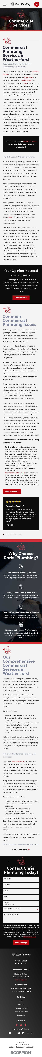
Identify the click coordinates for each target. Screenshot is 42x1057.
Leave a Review (21, 298)
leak (25, 83)
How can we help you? (11, 914)
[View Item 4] (11, 534)
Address (6, 902)
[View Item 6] (16, 534)
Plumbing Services (21, 1008)
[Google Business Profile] (21, 1025)
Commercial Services (21, 1012)
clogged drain (28, 77)
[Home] (20, 4)
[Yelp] (16, 1025)
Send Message (21, 943)
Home (21, 1001)
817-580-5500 (21, 964)
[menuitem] (11, 1047)
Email (5, 896)
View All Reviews (11, 491)
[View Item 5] (13, 534)
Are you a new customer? (12, 908)
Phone (6, 890)
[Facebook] (25, 1025)
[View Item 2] (6, 534)
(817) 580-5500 (15, 141)
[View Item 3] (8, 534)
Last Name (7, 884)
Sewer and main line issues (15, 473)
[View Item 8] (21, 534)
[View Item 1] (3, 534)
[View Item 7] (18, 534)
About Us (21, 1004)
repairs (11, 217)
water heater (26, 80)
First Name (7, 878)
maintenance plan (18, 762)
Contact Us (21, 1015)
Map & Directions (21, 980)
